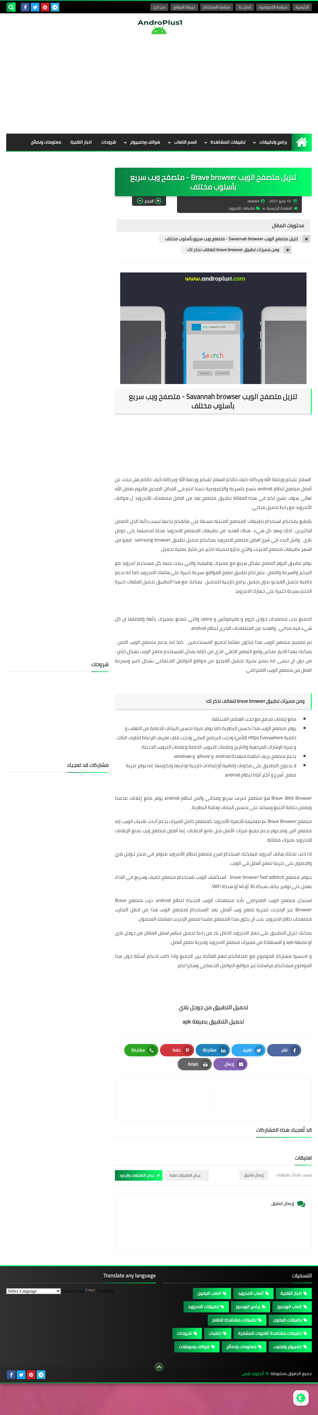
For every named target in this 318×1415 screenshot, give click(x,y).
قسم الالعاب (185, 142)
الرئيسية (302, 7)
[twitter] (35, 7)
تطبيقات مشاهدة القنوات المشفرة (270, 1333)
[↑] (159, 1367)
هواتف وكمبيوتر (145, 142)
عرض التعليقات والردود (137, 1175)
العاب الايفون (209, 1293)
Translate (105, 1291)
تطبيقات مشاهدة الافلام (234, 1320)
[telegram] (55, 7)
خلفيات (109, 159)
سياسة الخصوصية (273, 7)
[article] (167, 1099)
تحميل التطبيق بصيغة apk (213, 1021)
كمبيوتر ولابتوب (287, 1346)
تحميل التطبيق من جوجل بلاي (213, 1007)
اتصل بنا (244, 7)
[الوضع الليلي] (301, 1398)
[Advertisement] (159, 84)
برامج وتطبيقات (273, 142)
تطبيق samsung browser (160, 539)
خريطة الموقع (184, 7)
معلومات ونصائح (46, 142)
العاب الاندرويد (251, 1293)
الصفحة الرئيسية (279, 208)
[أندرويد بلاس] (159, 27)
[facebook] (25, 7)
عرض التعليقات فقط (185, 1175)
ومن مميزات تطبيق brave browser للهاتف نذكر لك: (233, 250)
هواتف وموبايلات (194, 1346)
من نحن (159, 7)
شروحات (108, 142)
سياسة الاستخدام (216, 7)
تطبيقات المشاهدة (228, 142)
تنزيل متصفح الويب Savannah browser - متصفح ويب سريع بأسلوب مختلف (231, 239)
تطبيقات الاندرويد (242, 208)
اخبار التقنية (81, 142)
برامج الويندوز (248, 1306)
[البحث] (11, 7)
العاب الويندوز (289, 1306)
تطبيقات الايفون (287, 1320)
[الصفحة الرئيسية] (302, 142)
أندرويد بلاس (253, 1373)
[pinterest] (45, 7)
